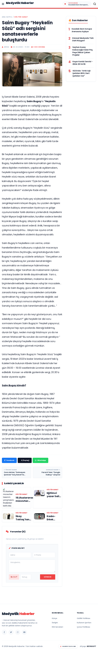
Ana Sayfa (7, 17)
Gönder (47, 577)
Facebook (10, 460)
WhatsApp (41, 460)
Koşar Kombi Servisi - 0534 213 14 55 (83, 62)
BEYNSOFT (91, 646)
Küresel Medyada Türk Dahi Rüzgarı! (83, 39)
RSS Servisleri (57, 627)
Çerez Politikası (83, 627)
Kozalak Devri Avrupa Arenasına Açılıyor (82, 30)
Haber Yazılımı (69, 646)
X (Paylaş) (25, 460)
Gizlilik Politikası (83, 618)
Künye (54, 618)
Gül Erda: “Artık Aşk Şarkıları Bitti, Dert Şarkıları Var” (82, 73)
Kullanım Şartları (84, 622)
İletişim (55, 622)
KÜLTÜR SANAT (21, 17)
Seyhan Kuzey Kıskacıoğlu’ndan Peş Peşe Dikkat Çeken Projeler (82, 51)
